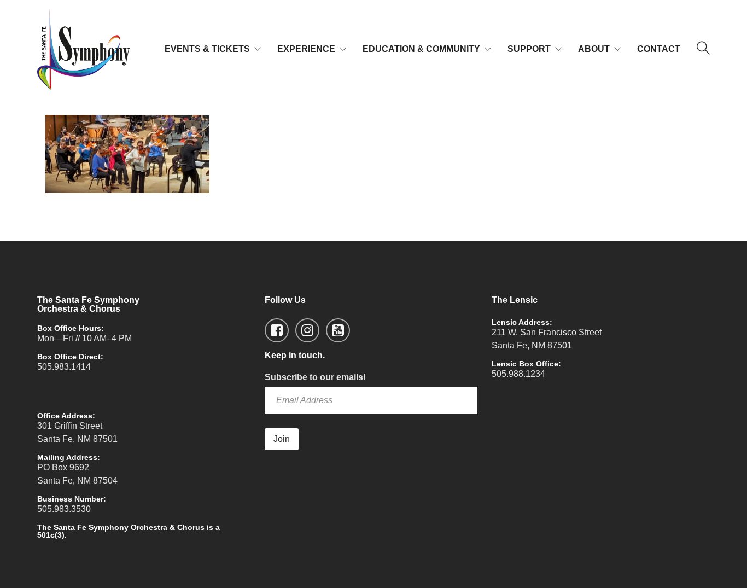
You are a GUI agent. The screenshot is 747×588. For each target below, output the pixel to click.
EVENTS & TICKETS (207, 49)
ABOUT (594, 49)
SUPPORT (529, 49)
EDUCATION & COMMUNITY (421, 49)
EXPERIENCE (306, 49)
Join (281, 439)
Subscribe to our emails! (315, 377)
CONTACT (658, 49)
